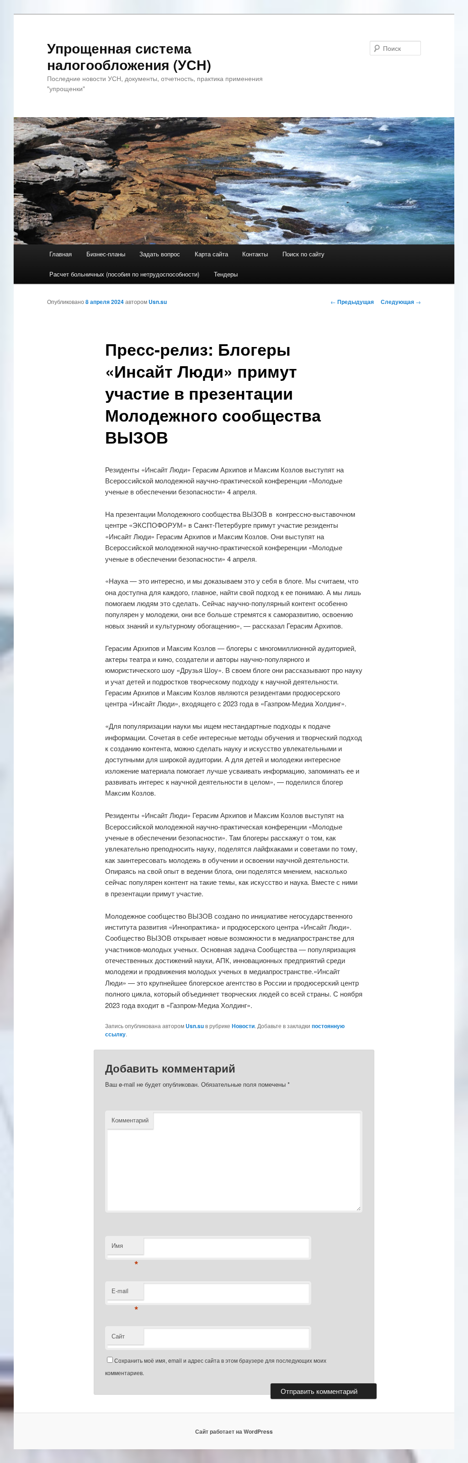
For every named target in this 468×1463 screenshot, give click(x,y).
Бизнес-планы (105, 253)
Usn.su (158, 302)
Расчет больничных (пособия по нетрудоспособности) (124, 274)
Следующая (401, 302)
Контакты (255, 253)
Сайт (118, 1336)
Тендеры (226, 274)
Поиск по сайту (303, 253)
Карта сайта (211, 253)
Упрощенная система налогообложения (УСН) (129, 56)
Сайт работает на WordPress (234, 1431)
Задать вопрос (159, 253)
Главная (60, 253)
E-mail (125, 1293)
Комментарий (130, 1120)
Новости (243, 1026)
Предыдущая (352, 302)
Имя (125, 1247)
